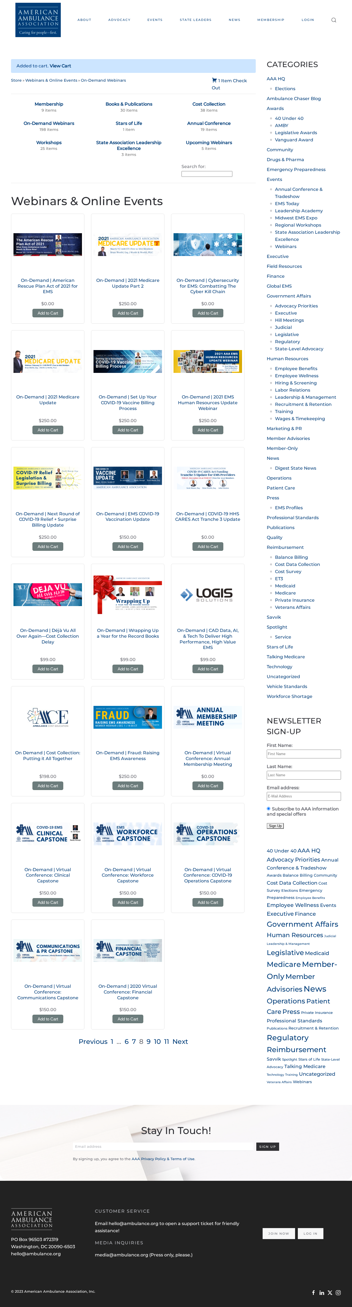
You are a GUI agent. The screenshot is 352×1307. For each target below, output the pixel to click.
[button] (334, 20)
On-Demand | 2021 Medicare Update (47, 399)
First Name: (280, 745)
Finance (276, 276)
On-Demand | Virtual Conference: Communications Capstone (47, 992)
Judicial (283, 327)
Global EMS (279, 286)
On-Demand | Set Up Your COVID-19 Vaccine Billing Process (128, 402)
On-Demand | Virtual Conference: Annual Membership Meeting (208, 758)
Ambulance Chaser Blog (294, 98)
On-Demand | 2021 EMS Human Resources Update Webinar (208, 402)
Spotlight (277, 627)
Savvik (274, 617)
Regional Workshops (298, 225)
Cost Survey (288, 571)
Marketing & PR (284, 428)
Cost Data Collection (297, 564)
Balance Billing (291, 557)
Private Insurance (295, 600)
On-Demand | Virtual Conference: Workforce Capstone (128, 875)
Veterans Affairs (292, 607)
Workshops (49, 142)
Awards (275, 108)
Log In (311, 1234)
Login (308, 20)
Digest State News (295, 468)
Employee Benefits (296, 368)
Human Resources (287, 358)
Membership (271, 20)
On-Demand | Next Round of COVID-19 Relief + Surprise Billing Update (48, 519)
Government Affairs (289, 296)
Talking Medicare (286, 656)
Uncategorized (283, 676)
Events (274, 179)
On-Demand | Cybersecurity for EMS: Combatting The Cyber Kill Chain (208, 286)
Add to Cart (48, 313)
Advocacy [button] (119, 20)
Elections (285, 88)
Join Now (278, 1234)
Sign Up (267, 1147)
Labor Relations (292, 390)
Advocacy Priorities (296, 306)
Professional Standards (293, 517)
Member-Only (282, 448)
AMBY (281, 125)
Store (16, 80)
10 (157, 1041)
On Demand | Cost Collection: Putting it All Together (47, 755)
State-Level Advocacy (299, 348)
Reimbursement (285, 547)
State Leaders (196, 20)
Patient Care (281, 488)
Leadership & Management (305, 397)
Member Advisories (288, 438)
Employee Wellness (296, 375)
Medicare (285, 593)
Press (273, 497)
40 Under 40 (289, 118)
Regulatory (287, 341)
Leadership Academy (299, 210)
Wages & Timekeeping (300, 418)
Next (180, 1041)
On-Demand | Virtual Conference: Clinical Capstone (47, 875)
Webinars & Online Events (51, 80)
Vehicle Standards (287, 686)
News (235, 20)
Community (280, 149)
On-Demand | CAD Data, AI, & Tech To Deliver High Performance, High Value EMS (208, 639)
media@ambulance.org (122, 1255)
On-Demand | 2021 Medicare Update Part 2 (128, 283)
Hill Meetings (289, 320)
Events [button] (155, 20)
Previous (93, 1041)
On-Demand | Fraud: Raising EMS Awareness (128, 755)
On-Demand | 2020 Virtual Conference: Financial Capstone (127, 992)
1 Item (225, 80)
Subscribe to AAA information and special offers (303, 811)
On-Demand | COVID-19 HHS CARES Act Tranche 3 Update (207, 516)
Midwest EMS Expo (296, 218)
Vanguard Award (294, 139)
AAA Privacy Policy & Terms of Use (163, 1159)
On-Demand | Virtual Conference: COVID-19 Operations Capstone (207, 875)
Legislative (287, 334)
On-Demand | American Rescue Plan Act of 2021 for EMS (48, 286)
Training (284, 411)
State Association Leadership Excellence (128, 145)
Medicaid (285, 585)
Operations (279, 478)
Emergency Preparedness (296, 169)
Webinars (285, 246)
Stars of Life (129, 123)
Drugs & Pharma (285, 159)
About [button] (84, 20)
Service (283, 637)
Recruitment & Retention (303, 404)
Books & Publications (129, 104)
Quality (274, 537)
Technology (279, 666)
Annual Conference (209, 123)
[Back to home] (38, 20)
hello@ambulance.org (36, 1253)
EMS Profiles (289, 507)
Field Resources (284, 266)
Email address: (283, 787)
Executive (278, 256)
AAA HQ (276, 78)
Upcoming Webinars (209, 142)
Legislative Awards (296, 132)
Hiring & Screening (296, 383)
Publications (281, 527)
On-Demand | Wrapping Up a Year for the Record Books (128, 633)
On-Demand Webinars (103, 80)
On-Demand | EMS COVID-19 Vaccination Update (127, 516)
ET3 (279, 578)
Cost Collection (209, 104)
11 (166, 1041)
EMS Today (287, 203)
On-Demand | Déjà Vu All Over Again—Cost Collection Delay (47, 636)
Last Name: (279, 766)
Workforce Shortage (289, 696)
